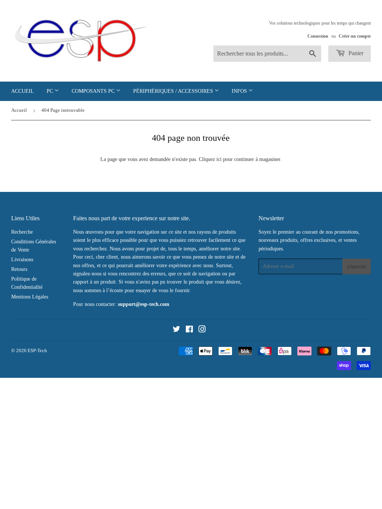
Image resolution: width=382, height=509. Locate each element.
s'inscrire (356, 266)
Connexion (317, 36)
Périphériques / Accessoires (174, 91)
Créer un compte (355, 36)
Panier (355, 53)
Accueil (22, 91)
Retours (19, 269)
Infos (240, 91)
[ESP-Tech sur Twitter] (176, 330)
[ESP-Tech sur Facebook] (189, 330)
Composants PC (94, 91)
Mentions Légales (29, 297)
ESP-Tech (37, 350)
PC (50, 91)
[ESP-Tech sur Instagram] (202, 330)
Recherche (22, 232)
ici (219, 159)
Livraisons (22, 259)
